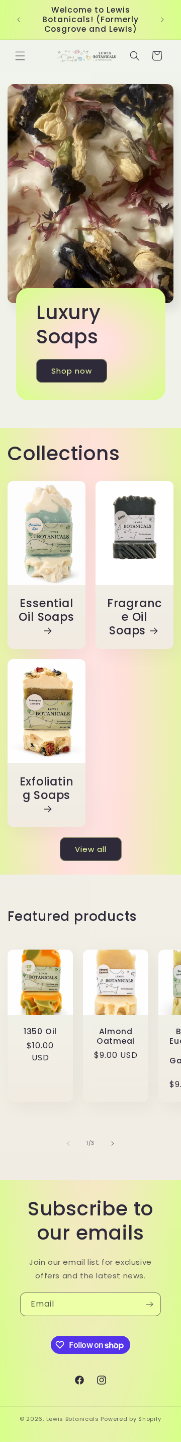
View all (91, 849)
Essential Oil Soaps (46, 610)
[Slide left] (68, 1143)
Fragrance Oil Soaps (134, 616)
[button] (20, 56)
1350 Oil (40, 1031)
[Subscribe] (149, 1304)
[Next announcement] (162, 20)
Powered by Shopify (131, 1419)
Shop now (71, 370)
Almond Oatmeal (116, 1036)
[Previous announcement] (19, 20)
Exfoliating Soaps (47, 788)
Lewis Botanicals (72, 1419)
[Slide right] (113, 1143)
